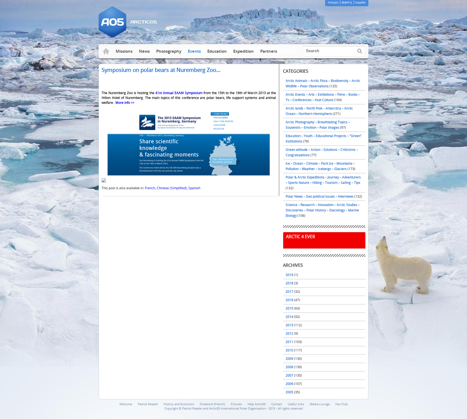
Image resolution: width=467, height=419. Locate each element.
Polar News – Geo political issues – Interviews (319, 196)
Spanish (194, 188)
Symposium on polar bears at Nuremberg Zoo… (161, 70)
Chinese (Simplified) (172, 188)
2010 (289, 350)
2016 (289, 300)
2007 (289, 375)
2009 (289, 358)
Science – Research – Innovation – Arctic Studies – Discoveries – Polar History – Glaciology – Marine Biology (323, 210)
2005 (289, 392)
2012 (289, 333)
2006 (289, 383)
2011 (289, 342)
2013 (289, 325)
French (150, 188)
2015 (289, 308)
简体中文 (347, 2)
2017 (289, 291)
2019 (289, 274)
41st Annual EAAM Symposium (178, 93)
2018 (289, 283)
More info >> (125, 102)
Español (360, 2)
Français (333, 2)
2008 (289, 367)
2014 (289, 316)
